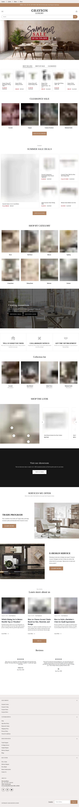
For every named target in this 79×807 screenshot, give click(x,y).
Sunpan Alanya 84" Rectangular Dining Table (6, 84)
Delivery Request (5, 750)
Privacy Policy (5, 731)
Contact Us (4, 772)
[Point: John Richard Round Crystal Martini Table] (28, 441)
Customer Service (6, 716)
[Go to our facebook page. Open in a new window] (3, 789)
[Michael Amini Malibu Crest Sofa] (69, 191)
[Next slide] (76, 422)
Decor (21, 1)
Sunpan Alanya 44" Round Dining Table (32, 84)
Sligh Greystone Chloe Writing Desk (48, 203)
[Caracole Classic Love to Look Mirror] (20, 178)
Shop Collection (39, 213)
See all (39, 640)
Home (15, 1)
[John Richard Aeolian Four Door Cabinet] (55, 420)
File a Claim (4, 761)
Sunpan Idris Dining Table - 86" (58, 84)
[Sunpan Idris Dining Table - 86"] (59, 75)
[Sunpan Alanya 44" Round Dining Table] (33, 75)
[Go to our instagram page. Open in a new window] (7, 789)
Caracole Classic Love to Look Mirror (10, 204)
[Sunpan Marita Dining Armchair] (20, 75)
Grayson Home (5, 709)
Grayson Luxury (5, 704)
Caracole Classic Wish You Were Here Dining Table (68, 175)
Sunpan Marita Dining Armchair (19, 84)
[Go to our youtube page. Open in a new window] (11, 789)
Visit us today (39, 472)
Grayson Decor (5, 712)
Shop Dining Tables (15, 314)
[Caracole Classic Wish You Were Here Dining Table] (69, 163)
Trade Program (5, 742)
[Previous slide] (42, 422)
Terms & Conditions (6, 733)
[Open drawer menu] (2, 11)
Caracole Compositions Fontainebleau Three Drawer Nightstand (47, 176)
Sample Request (5, 747)
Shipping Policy (5, 728)
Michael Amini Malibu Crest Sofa (68, 202)
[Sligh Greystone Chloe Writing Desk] (49, 191)
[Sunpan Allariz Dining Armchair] (72, 75)
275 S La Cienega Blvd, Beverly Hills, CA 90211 (11, 785)
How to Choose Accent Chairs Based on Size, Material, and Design (39, 621)
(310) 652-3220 (8, 784)
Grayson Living (5, 707)
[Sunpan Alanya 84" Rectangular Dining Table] (7, 75)
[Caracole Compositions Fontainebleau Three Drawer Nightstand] (49, 163)
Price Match (4, 766)
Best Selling (27, 66)
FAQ (3, 721)
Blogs (3, 753)
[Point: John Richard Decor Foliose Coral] (14, 435)
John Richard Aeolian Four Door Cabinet (53, 435)
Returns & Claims (5, 726)
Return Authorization (6, 769)
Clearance (52, 66)
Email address (59, 802)
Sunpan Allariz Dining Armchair (71, 84)
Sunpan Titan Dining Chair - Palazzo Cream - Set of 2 (45, 85)
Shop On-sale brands (39, 133)
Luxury (3, 1)
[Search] (75, 17)
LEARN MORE (9, 526)
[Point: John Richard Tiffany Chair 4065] (28, 435)
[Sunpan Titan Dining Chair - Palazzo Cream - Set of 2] (46, 75)
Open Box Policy (5, 723)
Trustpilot (50, 802)
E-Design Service (5, 745)
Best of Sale (40, 66)
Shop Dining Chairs (30, 314)
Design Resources (6, 738)
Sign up (74, 802)
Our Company (5, 700)
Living (9, 1)
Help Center (5, 757)
